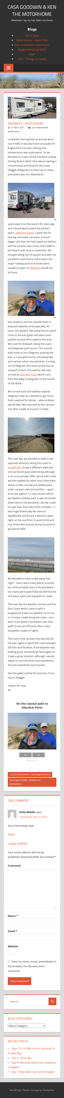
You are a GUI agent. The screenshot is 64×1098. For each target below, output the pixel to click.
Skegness (35, 268)
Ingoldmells (14, 467)
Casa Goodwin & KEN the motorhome (32, 10)
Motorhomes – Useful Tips (32, 40)
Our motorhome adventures (32, 45)
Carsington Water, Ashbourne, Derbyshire (25, 781)
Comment (14, 865)
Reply (11, 834)
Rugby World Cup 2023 (32, 49)
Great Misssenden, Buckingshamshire (30, 775)
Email (12, 931)
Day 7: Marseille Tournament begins (33, 1072)
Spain (32, 54)
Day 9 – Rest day (21, 1058)
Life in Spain (32, 35)
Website (13, 946)
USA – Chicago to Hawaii (32, 59)
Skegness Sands (24, 233)
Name (13, 916)
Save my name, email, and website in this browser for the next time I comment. (32, 966)
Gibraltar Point (28, 374)
